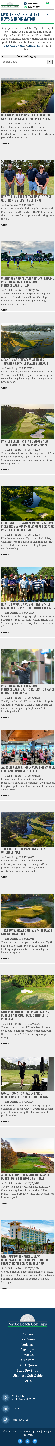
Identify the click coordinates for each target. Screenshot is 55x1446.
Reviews (28, 1355)
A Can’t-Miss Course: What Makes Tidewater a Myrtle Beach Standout (24, 361)
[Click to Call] (5, 1420)
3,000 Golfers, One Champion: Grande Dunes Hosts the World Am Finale (25, 1176)
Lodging (27, 1344)
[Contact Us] (6, 1397)
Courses (27, 1334)
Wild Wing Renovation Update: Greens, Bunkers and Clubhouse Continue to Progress (25, 1015)
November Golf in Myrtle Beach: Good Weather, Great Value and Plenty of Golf (27, 116)
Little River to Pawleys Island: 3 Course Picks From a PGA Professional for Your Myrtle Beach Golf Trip (27, 526)
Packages (27, 1350)
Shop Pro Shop (27, 1370)
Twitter (20, 45)
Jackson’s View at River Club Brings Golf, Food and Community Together (28, 769)
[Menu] (47, 5)
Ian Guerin (11, 205)
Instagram (34, 45)
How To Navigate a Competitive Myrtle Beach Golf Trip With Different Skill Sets (28, 606)
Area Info (27, 1360)
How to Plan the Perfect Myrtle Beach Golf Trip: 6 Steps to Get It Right (26, 198)
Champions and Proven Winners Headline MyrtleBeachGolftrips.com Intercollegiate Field (27, 281)
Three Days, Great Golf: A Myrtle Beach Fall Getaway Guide (26, 932)
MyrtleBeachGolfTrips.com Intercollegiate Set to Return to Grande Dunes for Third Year (27, 689)
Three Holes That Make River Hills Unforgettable (23, 850)
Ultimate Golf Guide (28, 1376)
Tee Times (27, 1339)
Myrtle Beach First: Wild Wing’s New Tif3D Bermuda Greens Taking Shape (24, 443)
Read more (4, 143)
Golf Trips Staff (14, 123)
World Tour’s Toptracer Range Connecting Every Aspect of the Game (25, 1095)
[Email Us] (6, 1408)
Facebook (9, 45)
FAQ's (28, 1381)
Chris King (11, 368)
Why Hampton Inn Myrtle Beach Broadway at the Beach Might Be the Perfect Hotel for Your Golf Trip (24, 1260)
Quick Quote (33, 3)
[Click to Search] (50, 62)
